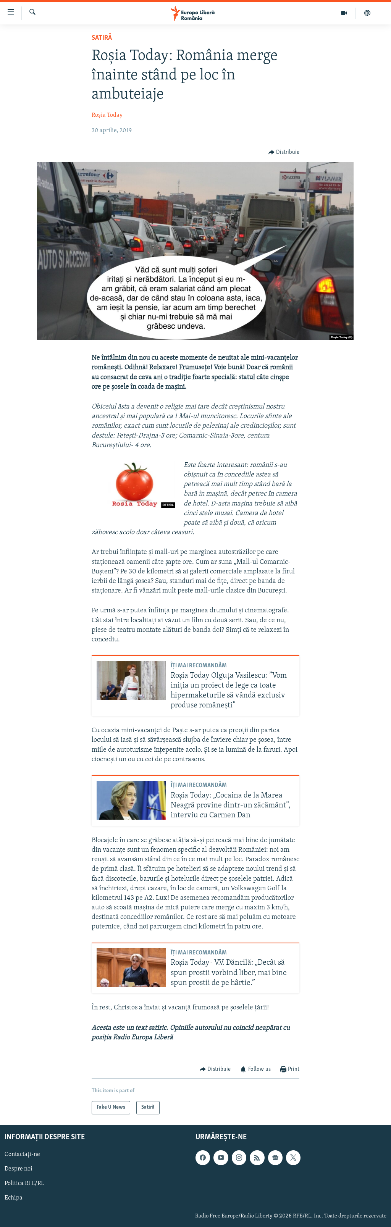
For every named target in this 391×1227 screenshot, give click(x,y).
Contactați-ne (22, 1154)
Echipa (14, 1198)
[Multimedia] (344, 13)
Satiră (102, 38)
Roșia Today (107, 115)
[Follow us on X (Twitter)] (293, 1157)
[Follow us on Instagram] (239, 1157)
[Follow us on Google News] (275, 1157)
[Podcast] (367, 13)
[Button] (284, 152)
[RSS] (257, 1157)
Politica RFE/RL (24, 1183)
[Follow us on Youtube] (220, 1157)
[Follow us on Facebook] (203, 1157)
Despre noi (18, 1169)
